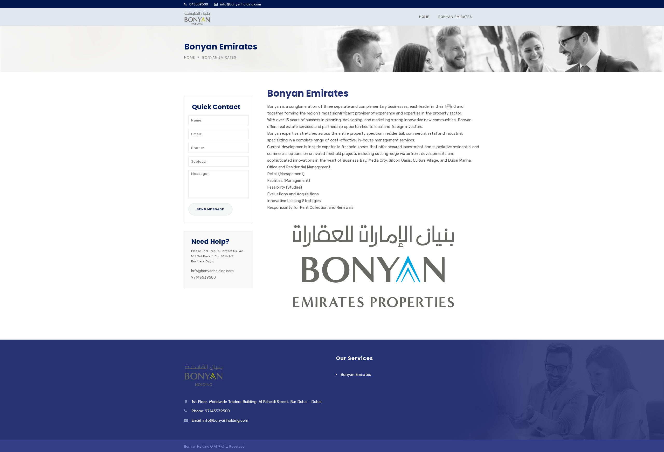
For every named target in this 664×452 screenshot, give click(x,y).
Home (424, 17)
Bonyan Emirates (455, 17)
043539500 (198, 4)
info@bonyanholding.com (240, 4)
